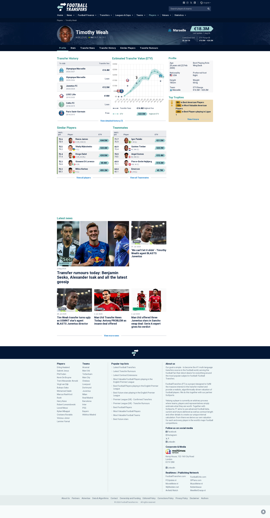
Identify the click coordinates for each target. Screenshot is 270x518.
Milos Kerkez (82, 169)
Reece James (82, 139)
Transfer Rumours (149, 48)
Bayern (85, 411)
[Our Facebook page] (183, 3)
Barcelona (86, 401)
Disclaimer (194, 498)
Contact (114, 498)
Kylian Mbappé (63, 411)
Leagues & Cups (123, 15)
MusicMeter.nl (196, 484)
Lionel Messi (62, 408)
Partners (76, 498)
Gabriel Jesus (63, 371)
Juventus (86, 391)
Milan (84, 394)
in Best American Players (190, 102)
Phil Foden (61, 374)
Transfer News (87, 48)
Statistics (179, 15)
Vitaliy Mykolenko (84, 146)
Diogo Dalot (81, 154)
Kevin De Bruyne (64, 377)
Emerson (135, 169)
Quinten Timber (138, 146)
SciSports (170, 395)
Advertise (86, 498)
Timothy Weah (71, 20)
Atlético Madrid (89, 415)
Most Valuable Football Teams (126, 415)
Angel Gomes (137, 154)
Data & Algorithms (100, 498)
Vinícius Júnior (63, 418)
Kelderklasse (196, 487)
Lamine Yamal (63, 421)
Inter (84, 404)
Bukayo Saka (62, 387)
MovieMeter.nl (172, 484)
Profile (62, 48)
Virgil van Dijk (63, 384)
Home (60, 15)
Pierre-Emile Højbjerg (141, 161)
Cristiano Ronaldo (65, 415)
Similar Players (127, 48)
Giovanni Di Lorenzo (85, 161)
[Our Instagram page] (186, 3)
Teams (140, 15)
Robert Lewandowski (66, 404)
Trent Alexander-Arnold (67, 381)
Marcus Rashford (64, 394)
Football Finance (86, 15)
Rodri (59, 398)
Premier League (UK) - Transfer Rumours (131, 403)
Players (152, 15)
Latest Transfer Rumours (124, 371)
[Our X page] (191, 3)
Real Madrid (87, 398)
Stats (73, 48)
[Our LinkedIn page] (194, 3)
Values (165, 15)
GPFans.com (195, 480)
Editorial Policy (149, 498)
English (207, 3)
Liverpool (86, 384)
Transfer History (107, 48)
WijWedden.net (172, 487)
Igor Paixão (136, 139)
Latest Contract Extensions (125, 375)
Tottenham (87, 374)
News (69, 15)
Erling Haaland (63, 367)
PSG (84, 408)
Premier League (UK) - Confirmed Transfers (132, 399)
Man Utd (86, 371)
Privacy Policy (182, 498)
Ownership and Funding (130, 498)
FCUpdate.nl (171, 480)
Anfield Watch (172, 490)
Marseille (177, 90)
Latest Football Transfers (124, 367)
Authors (204, 498)
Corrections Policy (166, 498)
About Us (66, 498)
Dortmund (86, 387)
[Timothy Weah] (65, 34)
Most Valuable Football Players (126, 411)
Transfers (105, 15)
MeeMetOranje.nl (198, 490)
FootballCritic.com (198, 477)
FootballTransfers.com (176, 476)
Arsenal (85, 367)
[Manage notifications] (263, 512)
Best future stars (120, 419)
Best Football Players (122, 407)
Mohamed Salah (64, 391)
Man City (86, 377)
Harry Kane (62, 401)
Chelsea (86, 381)
